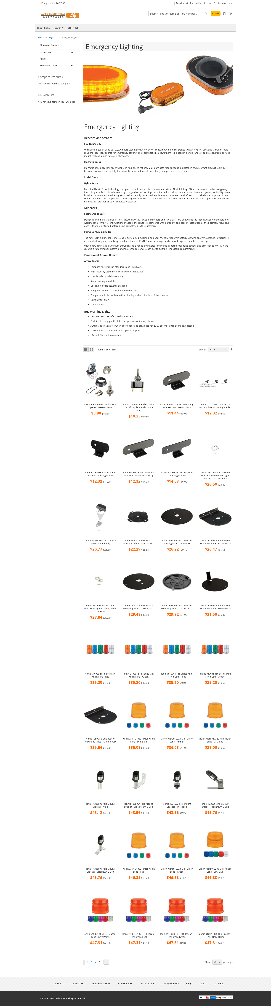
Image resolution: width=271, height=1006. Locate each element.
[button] (216, 13)
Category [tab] (45, 52)
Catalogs (218, 983)
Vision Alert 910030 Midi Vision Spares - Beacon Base (100, 406)
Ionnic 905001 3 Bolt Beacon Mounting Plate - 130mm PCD (100, 740)
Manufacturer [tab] (48, 65)
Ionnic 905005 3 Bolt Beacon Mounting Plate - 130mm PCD (177, 542)
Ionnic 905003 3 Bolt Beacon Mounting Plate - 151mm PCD (138, 607)
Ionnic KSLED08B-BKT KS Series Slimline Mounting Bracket (100, 474)
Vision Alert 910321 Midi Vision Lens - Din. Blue (138, 740)
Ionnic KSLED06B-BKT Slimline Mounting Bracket (177, 474)
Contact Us (78, 983)
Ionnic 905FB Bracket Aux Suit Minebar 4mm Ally (100, 542)
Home (41, 37)
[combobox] (178, 13)
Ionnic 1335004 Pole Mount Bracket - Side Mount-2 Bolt (138, 805)
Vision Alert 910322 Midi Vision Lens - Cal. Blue (215, 740)
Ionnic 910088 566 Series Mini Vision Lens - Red (100, 675)
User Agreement (170, 983)
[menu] (135, 28)
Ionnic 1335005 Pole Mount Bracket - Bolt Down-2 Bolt (215, 805)
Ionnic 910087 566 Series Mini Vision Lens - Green (138, 675)
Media (203, 983)
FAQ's (189, 983)
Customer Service (101, 983)
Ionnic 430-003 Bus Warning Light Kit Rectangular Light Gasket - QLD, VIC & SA (215, 475)
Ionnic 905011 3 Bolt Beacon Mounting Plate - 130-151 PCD (138, 542)
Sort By (202, 349)
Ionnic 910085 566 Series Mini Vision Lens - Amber (215, 675)
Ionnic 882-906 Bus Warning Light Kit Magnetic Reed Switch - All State (100, 608)
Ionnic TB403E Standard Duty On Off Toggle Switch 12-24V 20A (138, 407)
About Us (59, 983)
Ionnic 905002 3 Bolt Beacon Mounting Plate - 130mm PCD (215, 607)
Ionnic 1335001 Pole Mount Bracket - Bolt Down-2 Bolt (100, 870)
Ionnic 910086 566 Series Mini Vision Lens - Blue (177, 675)
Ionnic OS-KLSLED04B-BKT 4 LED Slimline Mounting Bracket (215, 406)
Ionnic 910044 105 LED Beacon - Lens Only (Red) (138, 935)
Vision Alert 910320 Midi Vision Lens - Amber (177, 740)
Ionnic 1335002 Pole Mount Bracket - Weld (100, 805)
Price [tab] (43, 58)
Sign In (207, 3)
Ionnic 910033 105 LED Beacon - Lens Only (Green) (177, 935)
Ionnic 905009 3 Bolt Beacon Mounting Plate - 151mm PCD (215, 542)
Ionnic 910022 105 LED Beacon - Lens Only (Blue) (215, 935)
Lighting (53, 37)
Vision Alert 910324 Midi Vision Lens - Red (138, 870)
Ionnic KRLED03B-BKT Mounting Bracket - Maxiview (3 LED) (177, 406)
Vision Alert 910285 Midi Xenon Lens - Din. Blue (215, 870)
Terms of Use (146, 983)
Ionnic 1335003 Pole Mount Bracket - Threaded (177, 805)
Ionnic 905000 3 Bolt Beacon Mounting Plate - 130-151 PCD (176, 607)
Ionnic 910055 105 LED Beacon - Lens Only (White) (100, 935)
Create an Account (223, 3)
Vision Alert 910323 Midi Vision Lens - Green (177, 870)
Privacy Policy (125, 983)
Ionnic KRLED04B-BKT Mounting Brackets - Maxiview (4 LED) (138, 474)
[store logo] (60, 15)
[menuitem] (44, 28)
